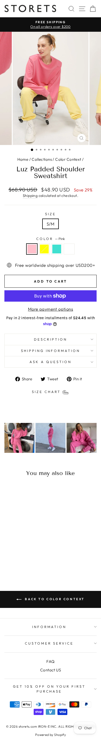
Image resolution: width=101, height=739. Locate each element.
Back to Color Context (54, 599)
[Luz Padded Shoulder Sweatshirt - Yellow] (19, 560)
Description (50, 339)
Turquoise (57, 249)
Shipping (30, 195)
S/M (50, 224)
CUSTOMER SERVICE (49, 643)
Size (50, 214)
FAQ (50, 661)
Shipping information (50, 351)
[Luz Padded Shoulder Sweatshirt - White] (31, 560)
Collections (42, 159)
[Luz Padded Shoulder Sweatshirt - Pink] (13, 560)
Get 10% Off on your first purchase (49, 688)
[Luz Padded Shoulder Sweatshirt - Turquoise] (25, 560)
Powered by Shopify (50, 735)
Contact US (50, 670)
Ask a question (50, 362)
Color (50, 239)
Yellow (44, 249)
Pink (32, 249)
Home (22, 159)
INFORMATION (49, 627)
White (69, 249)
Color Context (68, 159)
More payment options (50, 309)
